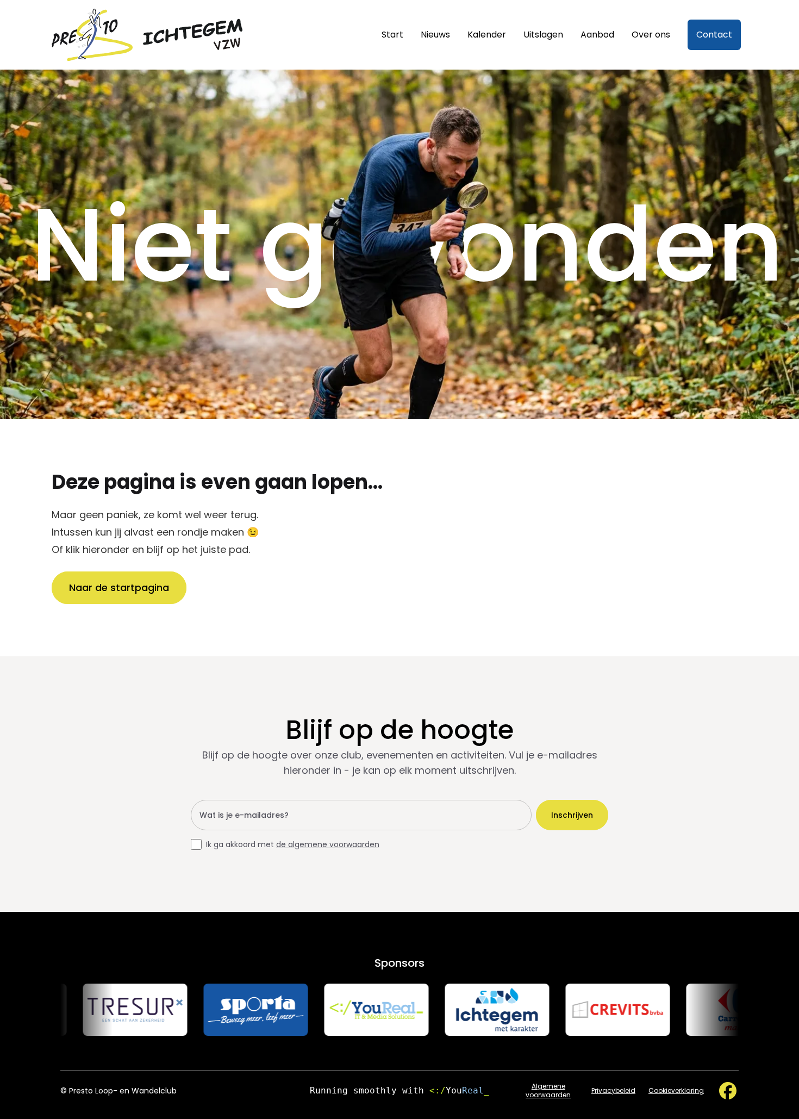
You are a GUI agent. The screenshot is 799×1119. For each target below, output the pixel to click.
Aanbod (597, 34)
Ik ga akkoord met (292, 844)
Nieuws (435, 34)
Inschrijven (572, 815)
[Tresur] (105, 1010)
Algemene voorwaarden (548, 1090)
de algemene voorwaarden (327, 844)
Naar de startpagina (119, 587)
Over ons (651, 34)
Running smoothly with (399, 1090)
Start (392, 34)
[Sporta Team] (226, 1010)
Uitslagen (543, 34)
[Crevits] (588, 1010)
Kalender (486, 34)
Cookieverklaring (676, 1090)
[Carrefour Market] (709, 1010)
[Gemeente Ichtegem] (467, 1010)
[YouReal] (347, 1010)
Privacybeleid (613, 1090)
